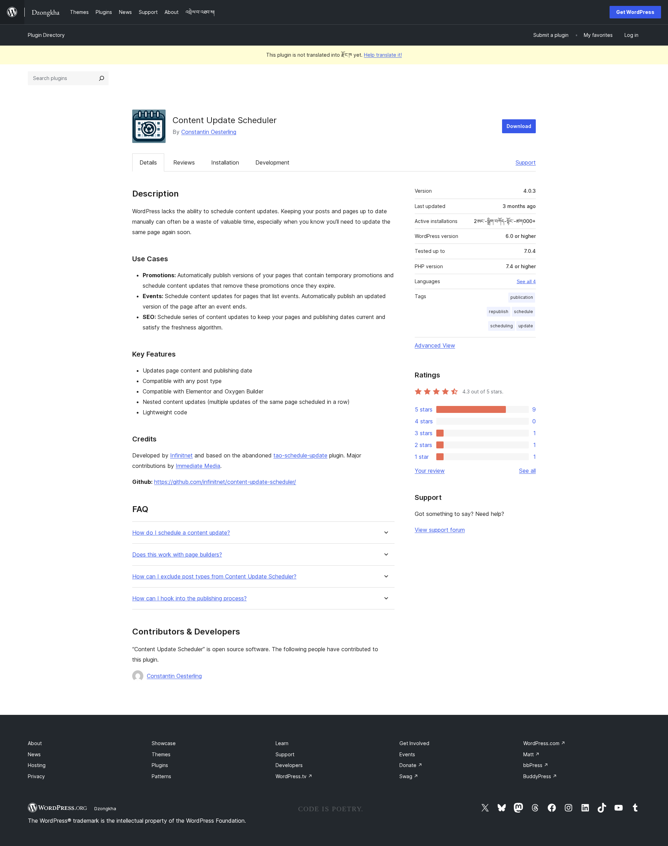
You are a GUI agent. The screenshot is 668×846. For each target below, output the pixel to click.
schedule (523, 311)
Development (272, 162)
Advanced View (435, 345)
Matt (531, 754)
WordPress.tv (294, 776)
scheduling (501, 325)
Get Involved (414, 743)
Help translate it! (383, 55)
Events (407, 754)
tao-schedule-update (300, 455)
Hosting (37, 765)
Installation (225, 162)
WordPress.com (544, 743)
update (525, 325)
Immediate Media (198, 465)
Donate (410, 765)
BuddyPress (540, 776)
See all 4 (526, 281)
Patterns (161, 776)
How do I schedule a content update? (181, 532)
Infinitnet (181, 455)
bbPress (535, 765)
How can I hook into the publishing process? (189, 598)
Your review (430, 470)
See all (527, 470)
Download (519, 126)
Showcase (164, 743)
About (35, 743)
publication (521, 297)
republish (498, 311)
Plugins (160, 765)
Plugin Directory (46, 35)
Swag (408, 776)
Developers (289, 765)
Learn (282, 743)
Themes (161, 754)
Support (526, 162)
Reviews (184, 162)
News (34, 754)
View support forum (440, 529)
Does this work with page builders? (177, 554)
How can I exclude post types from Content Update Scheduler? (214, 576)
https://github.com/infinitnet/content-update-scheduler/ (225, 481)
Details (148, 162)
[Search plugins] (102, 78)
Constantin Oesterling (208, 131)
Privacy (36, 776)
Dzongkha (105, 808)
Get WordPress (635, 12)
